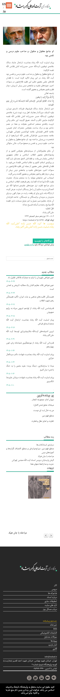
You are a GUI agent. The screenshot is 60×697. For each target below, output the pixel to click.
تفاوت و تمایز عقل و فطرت (42, 421)
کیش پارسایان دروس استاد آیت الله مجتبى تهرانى (33, 460)
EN (4, 4)
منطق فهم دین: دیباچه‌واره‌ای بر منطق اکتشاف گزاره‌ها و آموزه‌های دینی (30, 450)
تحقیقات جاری (50, 601)
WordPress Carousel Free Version (36, 528)
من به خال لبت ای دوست (43, 410)
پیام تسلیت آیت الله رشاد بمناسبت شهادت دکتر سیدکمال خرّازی (30, 356)
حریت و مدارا (48, 464)
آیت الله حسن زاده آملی (28, 224)
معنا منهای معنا (36, 464)
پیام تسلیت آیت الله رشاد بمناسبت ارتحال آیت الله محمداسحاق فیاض (30, 322)
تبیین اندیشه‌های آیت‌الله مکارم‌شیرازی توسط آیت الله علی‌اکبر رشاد (30, 333)
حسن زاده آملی (35, 227)
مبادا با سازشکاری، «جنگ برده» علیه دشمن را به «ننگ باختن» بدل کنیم (30, 368)
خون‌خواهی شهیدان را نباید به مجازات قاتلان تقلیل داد (31, 278)
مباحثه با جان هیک (46, 456)
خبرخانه (53, 625)
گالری (55, 649)
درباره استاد (52, 597)
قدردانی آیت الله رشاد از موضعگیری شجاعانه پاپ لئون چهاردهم (30, 345)
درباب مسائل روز (50, 609)
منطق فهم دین (48, 416)
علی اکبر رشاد (21, 227)
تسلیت (46, 227)
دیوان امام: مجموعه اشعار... (42, 400)
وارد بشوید (29, 245)
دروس (54, 589)
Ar (4, 11)
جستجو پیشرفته (50, 621)
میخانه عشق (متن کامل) (44, 405)
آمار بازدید (52, 645)
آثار (55, 585)
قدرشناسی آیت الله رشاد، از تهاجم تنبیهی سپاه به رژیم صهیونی (30, 310)
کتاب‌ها (39, 445)
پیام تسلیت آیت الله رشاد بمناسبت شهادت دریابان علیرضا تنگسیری (30, 379)
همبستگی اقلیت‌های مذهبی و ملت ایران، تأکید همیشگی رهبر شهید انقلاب (30, 299)
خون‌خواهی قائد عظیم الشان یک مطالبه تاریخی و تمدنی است (30, 287)
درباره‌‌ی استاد (48, 445)
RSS (55, 629)
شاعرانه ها (52, 593)
